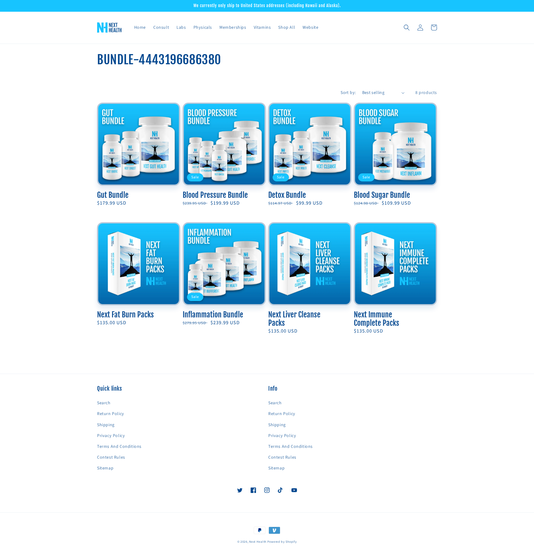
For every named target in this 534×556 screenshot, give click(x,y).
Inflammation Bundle (213, 315)
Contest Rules (111, 457)
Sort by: (348, 93)
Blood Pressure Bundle (215, 195)
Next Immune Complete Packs (376, 319)
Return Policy (110, 414)
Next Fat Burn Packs (125, 315)
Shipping (106, 425)
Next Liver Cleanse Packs (294, 319)
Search (104, 403)
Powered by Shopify (282, 542)
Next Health (257, 542)
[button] (406, 27)
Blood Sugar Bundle (382, 195)
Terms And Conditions (119, 447)
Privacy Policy (111, 436)
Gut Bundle (113, 195)
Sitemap (105, 468)
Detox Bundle (287, 195)
